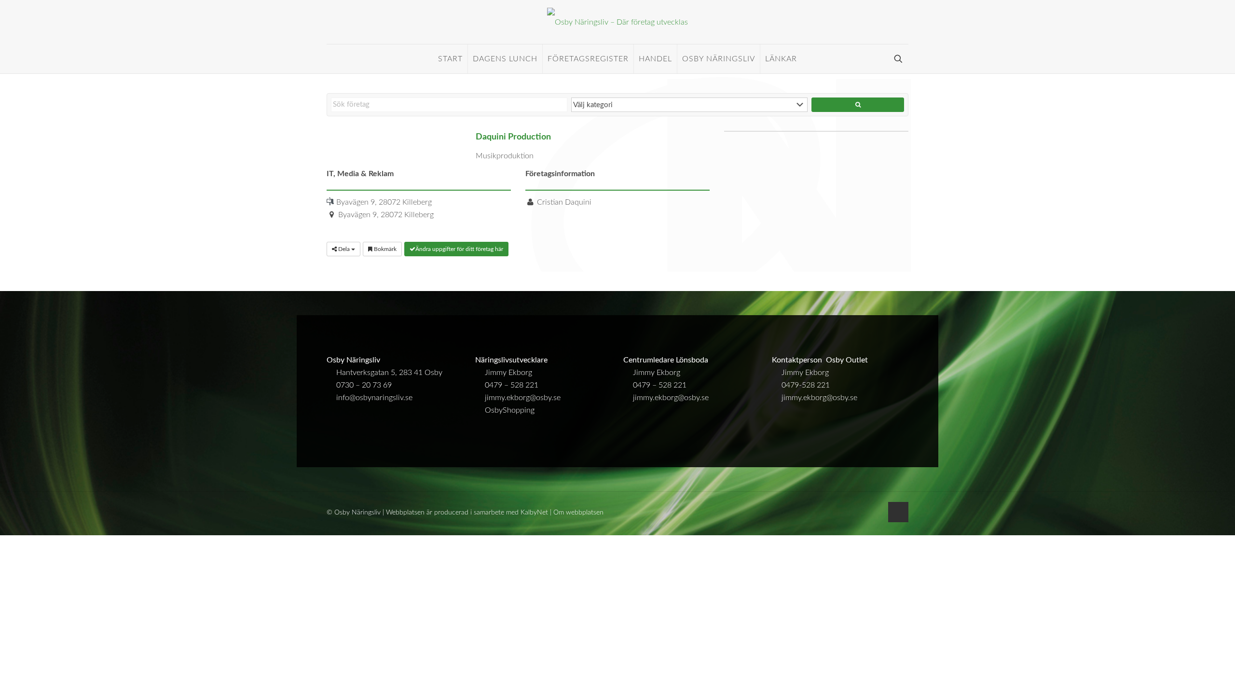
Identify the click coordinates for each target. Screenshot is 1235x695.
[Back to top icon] (898, 512)
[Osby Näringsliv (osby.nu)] (617, 22)
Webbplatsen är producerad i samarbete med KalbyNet (467, 512)
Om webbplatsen (578, 512)
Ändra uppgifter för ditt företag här (459, 249)
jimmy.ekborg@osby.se (523, 398)
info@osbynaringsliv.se (374, 398)
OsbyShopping (510, 410)
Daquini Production (513, 136)
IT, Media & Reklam (360, 174)
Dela (344, 249)
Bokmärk (384, 249)
